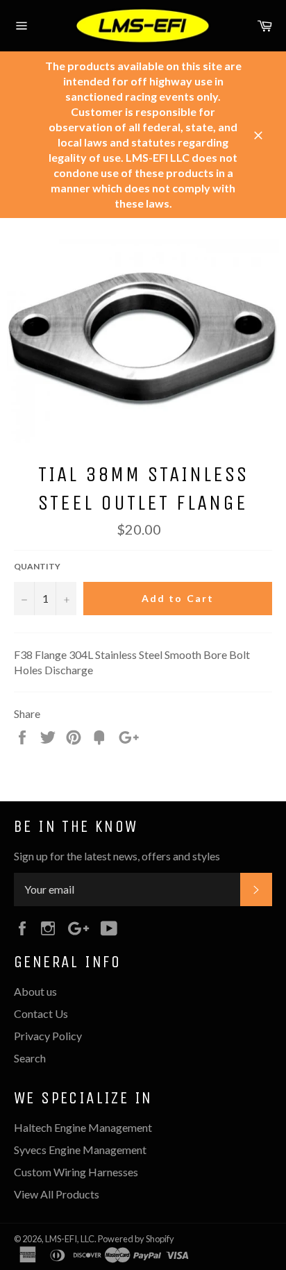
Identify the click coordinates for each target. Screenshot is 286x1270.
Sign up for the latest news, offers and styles (117, 855)
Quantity (37, 566)
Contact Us (41, 1013)
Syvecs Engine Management (80, 1149)
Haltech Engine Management (83, 1127)
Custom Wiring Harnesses (76, 1171)
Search (30, 1057)
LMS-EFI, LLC (69, 1238)
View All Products (56, 1194)
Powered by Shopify (136, 1238)
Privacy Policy (48, 1035)
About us (35, 991)
